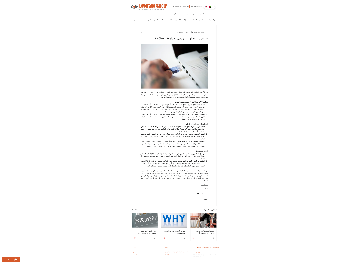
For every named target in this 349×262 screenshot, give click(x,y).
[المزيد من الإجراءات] (142, 32)
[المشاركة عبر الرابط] (193, 193)
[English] (206, 7)
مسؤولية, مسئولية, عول (181, 20)
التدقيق (156, 20)
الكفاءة (170, 20)
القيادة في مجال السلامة (197, 20)
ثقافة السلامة (204, 185)
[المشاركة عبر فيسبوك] (207, 193)
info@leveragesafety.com (181, 6)
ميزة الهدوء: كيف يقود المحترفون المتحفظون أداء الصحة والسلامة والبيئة (147, 232)
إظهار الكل (135, 209)
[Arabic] (209, 7)
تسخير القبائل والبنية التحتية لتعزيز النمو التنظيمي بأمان (205, 232)
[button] (134, 20)
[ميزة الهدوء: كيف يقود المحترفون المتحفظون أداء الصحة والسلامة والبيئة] (145, 220)
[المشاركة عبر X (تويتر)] (202, 193)
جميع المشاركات (212, 20)
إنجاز (163, 20)
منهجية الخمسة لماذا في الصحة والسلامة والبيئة (174, 232)
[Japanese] (213, 7)
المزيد (149, 20)
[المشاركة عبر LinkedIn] (198, 193)
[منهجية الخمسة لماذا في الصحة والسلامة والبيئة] (174, 220)
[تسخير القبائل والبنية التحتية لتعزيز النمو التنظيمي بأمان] (203, 220)
